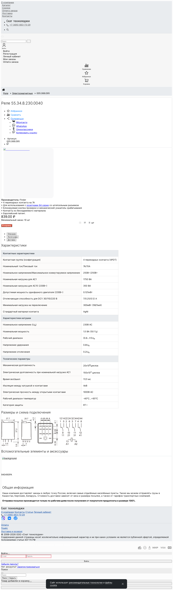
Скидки (6, 7)
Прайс (4, 528)
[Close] (9, 554)
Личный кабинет (12, 56)
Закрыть (12, 578)
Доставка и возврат (12, 531)
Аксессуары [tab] (13, 237)
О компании (7, 2)
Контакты (7, 16)
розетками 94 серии (38, 205)
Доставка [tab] (11, 240)
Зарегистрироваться (28, 566)
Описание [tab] (12, 234)
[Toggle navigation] (2, 36)
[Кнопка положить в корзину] (6, 225)
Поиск (4, 578)
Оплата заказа (10, 62)
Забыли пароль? (9, 564)
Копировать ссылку (26, 132)
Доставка (7, 13)
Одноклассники (24, 129)
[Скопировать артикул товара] (8, 144)
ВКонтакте (21, 122)
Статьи (29, 512)
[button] (15, 118)
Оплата (9, 10)
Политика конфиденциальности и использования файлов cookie (35, 544)
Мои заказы (9, 59)
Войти (6, 51)
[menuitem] (7, 2)
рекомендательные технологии (86, 582)
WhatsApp (21, 126)
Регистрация (10, 53)
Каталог (6, 5)
